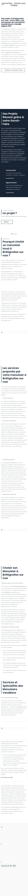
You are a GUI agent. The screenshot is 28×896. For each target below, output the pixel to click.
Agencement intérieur (7, 853)
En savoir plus (10, 178)
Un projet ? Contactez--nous (13, 70)
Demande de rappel (8, 876)
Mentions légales (10, 888)
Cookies (12, 890)
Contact (6, 222)
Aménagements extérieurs (8, 856)
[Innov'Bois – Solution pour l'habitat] (14, 4)
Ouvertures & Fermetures (7, 850)
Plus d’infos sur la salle (7, 777)
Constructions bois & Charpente (9, 847)
